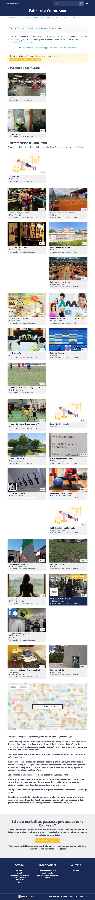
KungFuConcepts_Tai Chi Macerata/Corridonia (18, 635)
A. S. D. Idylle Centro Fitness (62, 459)
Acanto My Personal (16, 493)
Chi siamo (19, 871)
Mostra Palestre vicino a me (64, 48)
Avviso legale (47, 873)
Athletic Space (14, 177)
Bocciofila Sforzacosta (59, 424)
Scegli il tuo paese (28, 897)
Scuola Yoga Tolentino (17, 248)
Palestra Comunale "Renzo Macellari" (23, 424)
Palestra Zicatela (57, 353)
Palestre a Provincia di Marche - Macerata (41, 17)
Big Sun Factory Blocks (18, 564)
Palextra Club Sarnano (59, 670)
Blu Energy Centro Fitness (61, 493)
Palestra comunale (16, 459)
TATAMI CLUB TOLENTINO (18, 318)
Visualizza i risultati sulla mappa (34, 48)
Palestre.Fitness (14, 17)
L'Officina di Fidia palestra (61, 599)
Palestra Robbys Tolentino (19, 213)
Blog (20, 882)
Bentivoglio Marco (16, 353)
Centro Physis (14, 134)
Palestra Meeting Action (60, 282)
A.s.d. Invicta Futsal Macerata (62, 528)
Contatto (75, 871)
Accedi (19, 873)
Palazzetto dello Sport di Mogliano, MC (24, 388)
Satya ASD (12, 599)
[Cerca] (81, 3)
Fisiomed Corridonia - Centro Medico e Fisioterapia (24, 671)
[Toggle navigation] (87, 3)
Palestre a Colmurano (38, 28)
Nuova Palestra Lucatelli (60, 248)
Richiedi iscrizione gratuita (47, 840)
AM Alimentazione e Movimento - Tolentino (68, 318)
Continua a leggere (27, 42)
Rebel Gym (12, 98)
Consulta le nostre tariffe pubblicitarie (25, 59)
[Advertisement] (68, 89)
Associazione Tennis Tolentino (62, 213)
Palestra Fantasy (57, 564)
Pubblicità (20, 880)
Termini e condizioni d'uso (47, 871)
